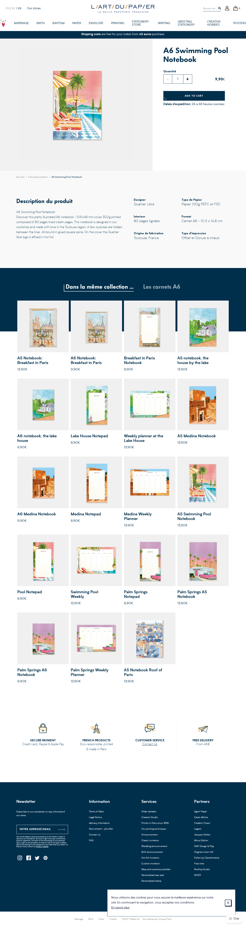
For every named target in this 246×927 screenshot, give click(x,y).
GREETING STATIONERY (186, 23)
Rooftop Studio (202, 869)
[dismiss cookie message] (228, 903)
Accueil (20, 177)
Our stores (34, 8)
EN (19, 8)
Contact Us (149, 744)
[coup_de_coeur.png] (3, 23)
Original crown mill (203, 852)
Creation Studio (149, 817)
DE (13, 8)
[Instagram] (19, 859)
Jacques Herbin (202, 835)
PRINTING (117, 23)
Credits (113, 919)
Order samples (148, 812)
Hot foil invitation (150, 858)
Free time (199, 864)
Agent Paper (200, 812)
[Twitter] (37, 859)
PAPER (76, 23)
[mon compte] (227, 8)
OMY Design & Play (204, 846)
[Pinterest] (45, 859)
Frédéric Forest (202, 823)
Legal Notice (95, 817)
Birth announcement (152, 852)
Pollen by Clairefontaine (206, 858)
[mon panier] (235, 8)
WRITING (164, 23)
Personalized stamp (151, 881)
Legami (197, 829)
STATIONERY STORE (140, 23)
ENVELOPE (96, 23)
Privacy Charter (42, 847)
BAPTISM (58, 23)
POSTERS (239, 23)
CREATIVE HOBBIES (214, 23)
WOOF (197, 875)
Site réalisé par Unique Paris (157, 919)
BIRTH (41, 23)
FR (7, 8)
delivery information (99, 823)
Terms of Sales (96, 812)
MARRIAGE (21, 23)
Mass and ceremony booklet (155, 869)
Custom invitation (150, 864)
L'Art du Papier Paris (123, 8)
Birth (90, 919)
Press (101, 919)
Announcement (149, 835)
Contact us (94, 835)
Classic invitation (150, 840)
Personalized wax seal (152, 875)
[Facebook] (28, 859)
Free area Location (38, 177)
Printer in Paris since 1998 (155, 823)
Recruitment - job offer (101, 829)
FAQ (91, 840)
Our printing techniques (153, 829)
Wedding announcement (154, 846)
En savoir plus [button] (120, 907)
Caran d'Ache (201, 817)
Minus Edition (201, 840)
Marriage (78, 919)
